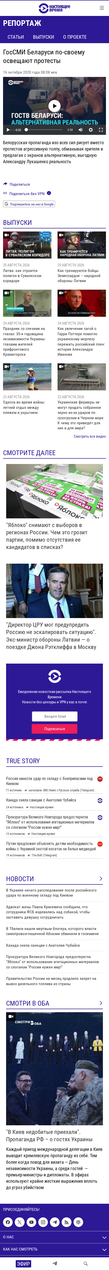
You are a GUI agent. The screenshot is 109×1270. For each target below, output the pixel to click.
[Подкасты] (78, 1222)
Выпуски (43, 37)
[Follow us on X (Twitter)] (19, 1222)
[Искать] (85, 1263)
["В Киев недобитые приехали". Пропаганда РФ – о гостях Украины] (54, 1068)
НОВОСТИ (20, 879)
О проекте (75, 37)
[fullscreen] (101, 130)
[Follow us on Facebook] (8, 1222)
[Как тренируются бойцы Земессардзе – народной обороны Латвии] (82, 245)
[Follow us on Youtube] (31, 1222)
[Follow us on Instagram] (43, 1222)
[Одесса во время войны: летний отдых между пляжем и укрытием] (27, 376)
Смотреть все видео (90, 436)
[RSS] (66, 1222)
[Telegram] (55, 1263)
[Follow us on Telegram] (55, 1222)
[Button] (16, 185)
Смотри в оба (27, 1003)
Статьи (16, 37)
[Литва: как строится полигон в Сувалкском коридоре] (27, 245)
